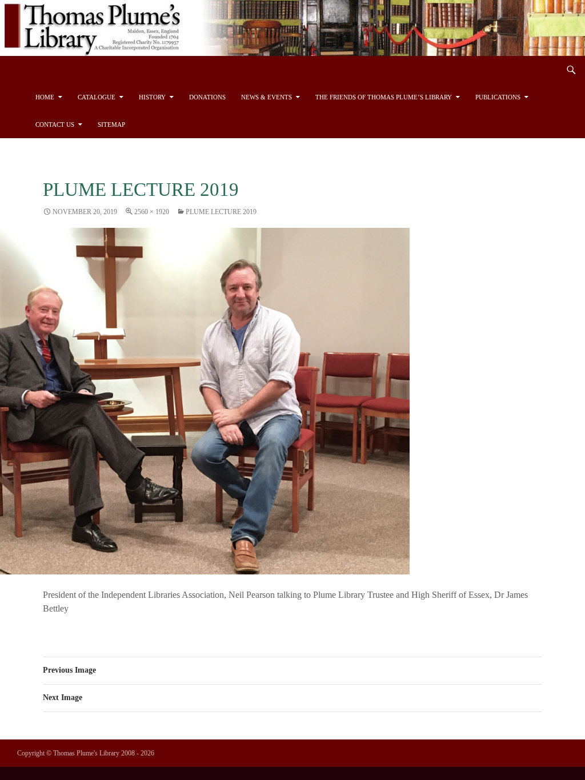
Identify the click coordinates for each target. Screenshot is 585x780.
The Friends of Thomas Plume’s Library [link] (383, 97)
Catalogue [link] (96, 97)
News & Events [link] (266, 97)
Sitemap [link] (111, 124)
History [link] (152, 97)
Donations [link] (207, 97)
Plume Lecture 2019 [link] (221, 212)
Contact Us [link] (54, 124)
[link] (292, 26)
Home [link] (44, 97)
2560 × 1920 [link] (151, 212)
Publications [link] (497, 97)
